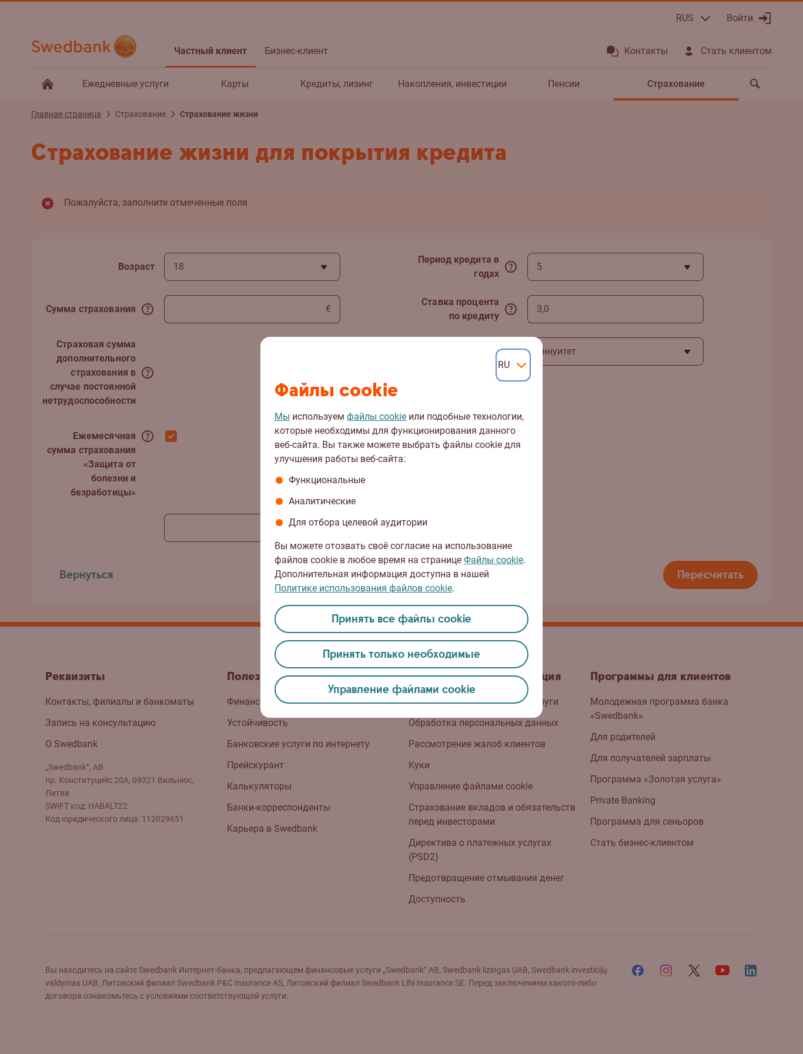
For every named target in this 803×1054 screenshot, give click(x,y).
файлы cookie (376, 416)
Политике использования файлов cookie (363, 588)
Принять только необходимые (401, 654)
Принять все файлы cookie (401, 619)
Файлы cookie (493, 560)
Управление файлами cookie (402, 689)
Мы (282, 416)
